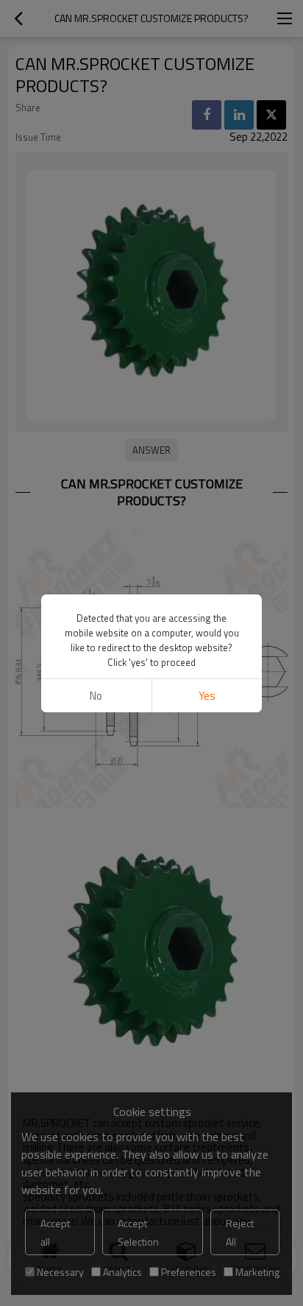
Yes (207, 695)
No (96, 695)
